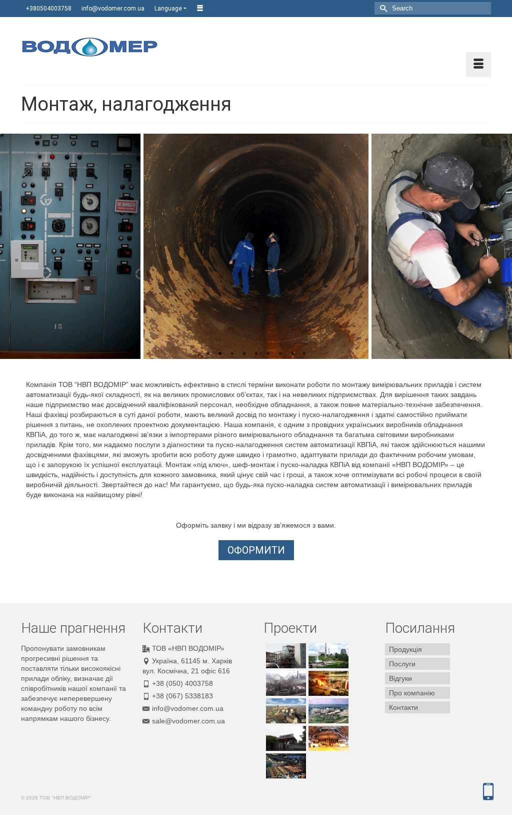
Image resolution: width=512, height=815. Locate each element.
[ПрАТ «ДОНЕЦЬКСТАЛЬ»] (327, 655)
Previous (13, 246)
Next (498, 246)
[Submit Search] (382, 8)
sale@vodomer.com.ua (188, 721)
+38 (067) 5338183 (182, 696)
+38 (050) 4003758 (182, 683)
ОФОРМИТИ (256, 550)
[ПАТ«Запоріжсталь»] (327, 738)
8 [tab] (292, 354)
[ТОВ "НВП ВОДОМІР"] (94, 47)
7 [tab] (280, 354)
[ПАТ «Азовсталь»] (285, 710)
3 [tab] (232, 354)
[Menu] (478, 64)
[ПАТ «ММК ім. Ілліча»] (285, 738)
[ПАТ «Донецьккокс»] (285, 683)
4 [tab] (244, 354)
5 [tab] (256, 354)
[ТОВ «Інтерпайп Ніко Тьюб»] (285, 765)
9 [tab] (304, 354)
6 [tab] (268, 354)
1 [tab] (208, 354)
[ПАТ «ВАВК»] (327, 710)
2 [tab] (220, 354)
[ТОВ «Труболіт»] (327, 683)
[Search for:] (432, 8)
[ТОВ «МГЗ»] (285, 655)
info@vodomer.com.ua (188, 708)
